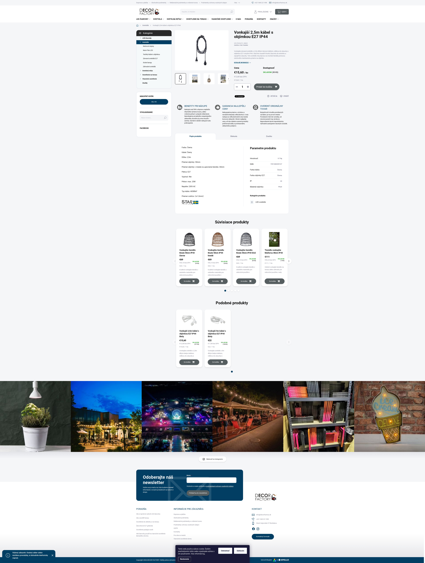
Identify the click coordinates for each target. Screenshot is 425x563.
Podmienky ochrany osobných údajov (214, 3)
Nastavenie (184, 559)
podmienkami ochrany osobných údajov (220, 486)
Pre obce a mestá (179, 535)
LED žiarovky (146, 38)
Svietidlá (145, 42)
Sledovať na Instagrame (214, 459)
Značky (144, 83)
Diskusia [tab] (233, 136)
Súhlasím (240, 551)
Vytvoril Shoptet (266, 560)
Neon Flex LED (148, 50)
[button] (225, 290)
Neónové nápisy (148, 46)
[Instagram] (258, 528)
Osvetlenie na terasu (149, 75)
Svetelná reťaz (147, 71)
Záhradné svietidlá (149, 66)
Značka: (241, 45)
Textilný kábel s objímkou (151, 54)
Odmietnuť (225, 551)
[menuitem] (143, 19)
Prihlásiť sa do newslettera (198, 493)
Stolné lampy (147, 62)
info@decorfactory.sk (263, 515)
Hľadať (231, 12)
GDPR (176, 528)
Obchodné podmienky (158, 3)
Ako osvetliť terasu (142, 518)
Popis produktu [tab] (195, 136)
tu (204, 554)
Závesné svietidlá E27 (150, 58)
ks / (154, 102)
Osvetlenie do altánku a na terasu (147, 522)
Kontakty (177, 532)
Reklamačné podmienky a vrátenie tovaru (184, 3)
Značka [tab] (269, 136)
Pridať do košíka (264, 87)
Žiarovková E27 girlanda (144, 526)
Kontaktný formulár (263, 536)
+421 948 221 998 (262, 519)
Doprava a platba (142, 3)
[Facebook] (253, 528)
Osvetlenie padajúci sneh (144, 530)
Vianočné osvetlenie (149, 79)
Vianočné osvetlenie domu (183, 539)
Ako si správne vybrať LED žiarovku (148, 514)
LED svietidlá (261, 202)
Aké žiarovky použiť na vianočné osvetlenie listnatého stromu (150, 535)
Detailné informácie (241, 62)
